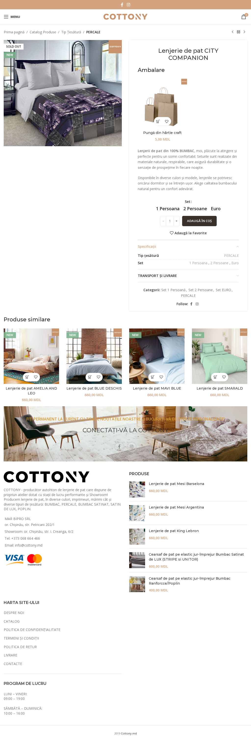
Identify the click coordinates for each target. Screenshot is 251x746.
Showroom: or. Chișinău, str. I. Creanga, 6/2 (39, 531)
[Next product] (244, 32)
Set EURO (223, 290)
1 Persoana (198, 263)
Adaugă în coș (199, 221)
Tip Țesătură (71, 32)
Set (187, 201)
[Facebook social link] (122, 4)
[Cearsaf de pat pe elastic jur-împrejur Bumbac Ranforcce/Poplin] (137, 584)
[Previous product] (233, 32)
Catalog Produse (43, 32)
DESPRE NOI (14, 612)
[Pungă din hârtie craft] (162, 103)
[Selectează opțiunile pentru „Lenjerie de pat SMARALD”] (215, 377)
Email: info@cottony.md (23, 545)
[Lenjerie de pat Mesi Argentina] (137, 513)
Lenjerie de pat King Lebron (174, 531)
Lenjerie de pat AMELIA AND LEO (31, 390)
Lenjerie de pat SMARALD (220, 388)
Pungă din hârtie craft (162, 133)
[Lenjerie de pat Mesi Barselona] (137, 489)
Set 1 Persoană (173, 290)
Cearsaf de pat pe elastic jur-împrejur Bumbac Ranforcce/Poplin (189, 581)
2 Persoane (219, 263)
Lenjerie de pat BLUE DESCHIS (94, 388)
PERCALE (93, 32)
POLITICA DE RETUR (20, 646)
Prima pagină (14, 32)
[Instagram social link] (128, 4)
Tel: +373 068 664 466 (22, 538)
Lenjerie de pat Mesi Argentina (176, 507)
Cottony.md (129, 733)
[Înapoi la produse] (238, 32)
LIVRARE (10, 655)
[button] (158, 121)
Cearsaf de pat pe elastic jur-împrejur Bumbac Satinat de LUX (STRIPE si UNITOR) (196, 557)
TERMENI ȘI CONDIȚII (21, 638)
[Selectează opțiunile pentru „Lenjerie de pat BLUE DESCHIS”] (90, 377)
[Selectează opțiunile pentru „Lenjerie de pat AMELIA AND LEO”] (27, 377)
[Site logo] (125, 16)
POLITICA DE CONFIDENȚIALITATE (32, 629)
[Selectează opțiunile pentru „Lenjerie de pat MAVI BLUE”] (152, 377)
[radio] (168, 208)
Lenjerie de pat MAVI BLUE (157, 388)
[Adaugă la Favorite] (167, 121)
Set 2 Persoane (200, 290)
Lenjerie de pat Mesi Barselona (176, 484)
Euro (235, 263)
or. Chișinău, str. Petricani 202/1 (30, 524)
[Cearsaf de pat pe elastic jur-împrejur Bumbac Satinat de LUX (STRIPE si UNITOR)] (137, 560)
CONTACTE (13, 663)
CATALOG (12, 621)
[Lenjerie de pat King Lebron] (137, 537)
